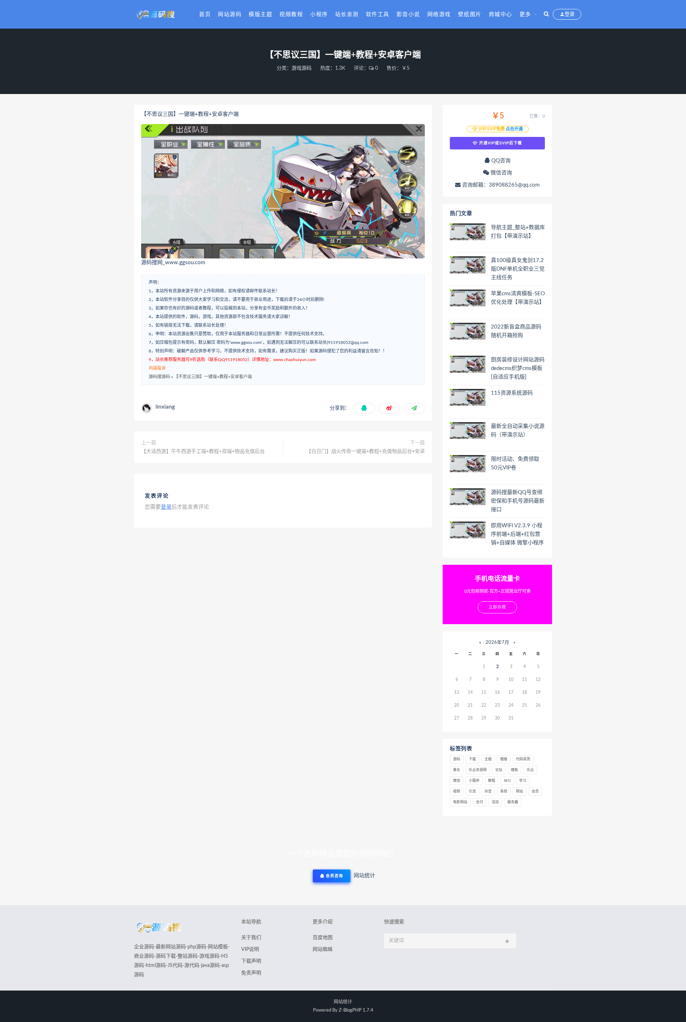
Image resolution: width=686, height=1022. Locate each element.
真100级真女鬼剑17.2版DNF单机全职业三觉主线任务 (518, 269)
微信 (456, 780)
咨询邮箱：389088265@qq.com (500, 185)
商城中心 (500, 14)
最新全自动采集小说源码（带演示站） (518, 431)
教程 (491, 780)
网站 (519, 791)
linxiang (165, 407)
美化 (456, 770)
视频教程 (291, 14)
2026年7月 (497, 642)
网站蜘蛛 (323, 949)
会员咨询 (333, 876)
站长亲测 (347, 14)
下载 (472, 759)
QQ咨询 (500, 160)
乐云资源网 (478, 770)
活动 (495, 802)
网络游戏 (439, 14)
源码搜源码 (159, 377)
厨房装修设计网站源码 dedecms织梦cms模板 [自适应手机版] (518, 368)
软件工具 (377, 14)
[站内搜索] (546, 14)
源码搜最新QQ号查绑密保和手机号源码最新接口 (518, 501)
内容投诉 (157, 368)
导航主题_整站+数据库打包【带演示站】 (518, 232)
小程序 (319, 14)
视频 (456, 791)
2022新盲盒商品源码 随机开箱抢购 (516, 331)
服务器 (512, 802)
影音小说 (408, 14)
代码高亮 (523, 759)
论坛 (498, 770)
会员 (535, 791)
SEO (507, 780)
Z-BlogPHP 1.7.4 (356, 1010)
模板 (514, 770)
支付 (479, 802)
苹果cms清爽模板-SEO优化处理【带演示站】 (518, 298)
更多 (525, 14)
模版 (503, 759)
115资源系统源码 (512, 393)
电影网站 (460, 802)
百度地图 (323, 937)
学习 (522, 780)
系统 (503, 791)
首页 (205, 14)
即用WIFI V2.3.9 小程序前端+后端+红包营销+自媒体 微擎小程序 (517, 534)
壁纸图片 (470, 14)
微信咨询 (500, 173)
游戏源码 (302, 68)
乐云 (530, 770)
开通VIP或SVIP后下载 (500, 143)
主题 (488, 759)
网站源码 (230, 14)
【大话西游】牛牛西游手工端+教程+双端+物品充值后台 (203, 451)
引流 (472, 791)
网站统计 (343, 1001)
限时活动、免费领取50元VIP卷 (515, 463)
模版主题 (260, 14)
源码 (456, 759)
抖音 (488, 791)
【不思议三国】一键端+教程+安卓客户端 (213, 377)
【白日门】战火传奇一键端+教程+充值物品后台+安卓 (365, 451)
